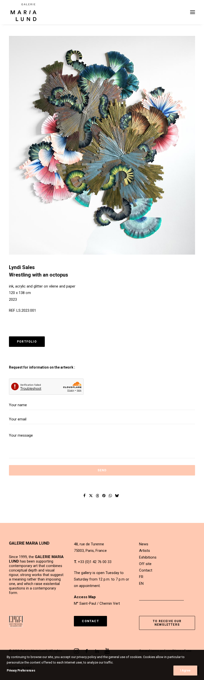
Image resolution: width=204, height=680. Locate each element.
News (143, 544)
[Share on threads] (98, 496)
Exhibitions (147, 557)
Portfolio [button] (27, 341)
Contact (145, 570)
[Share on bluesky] (117, 496)
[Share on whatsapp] (110, 496)
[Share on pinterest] (104, 496)
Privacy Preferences (21, 670)
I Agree (185, 670)
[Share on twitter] (91, 496)
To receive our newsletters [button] (167, 622)
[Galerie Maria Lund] (23, 12)
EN (141, 583)
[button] (192, 12)
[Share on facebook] (85, 496)
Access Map (85, 597)
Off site (145, 564)
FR (141, 577)
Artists (144, 550)
